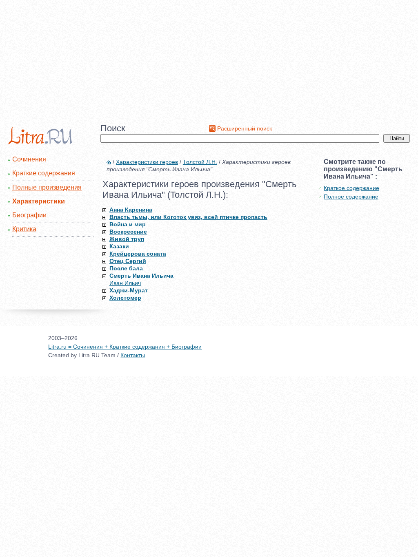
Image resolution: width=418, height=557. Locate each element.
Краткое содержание (351, 188)
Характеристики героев (147, 162)
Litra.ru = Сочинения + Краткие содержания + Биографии (125, 346)
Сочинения (29, 159)
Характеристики (38, 201)
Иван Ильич (125, 283)
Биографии (29, 215)
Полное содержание (351, 196)
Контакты (132, 355)
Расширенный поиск (244, 128)
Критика (24, 228)
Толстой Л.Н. (200, 162)
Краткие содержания (43, 173)
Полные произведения (47, 187)
